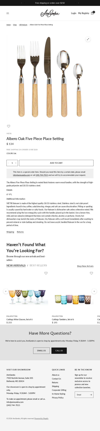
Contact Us (56, 378)
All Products (23, 25)
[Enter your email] (90, 395)
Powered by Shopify (41, 418)
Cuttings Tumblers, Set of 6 (63, 319)
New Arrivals (16, 265)
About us (55, 375)
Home (9, 25)
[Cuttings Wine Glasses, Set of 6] (27, 292)
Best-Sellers (38, 265)
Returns (55, 382)
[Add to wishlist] (9, 126)
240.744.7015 (42, 175)
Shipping (55, 386)
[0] (91, 13)
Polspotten (12, 316)
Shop (15, 25)
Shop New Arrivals (85, 266)
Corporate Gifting (59, 390)
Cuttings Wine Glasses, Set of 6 (19, 319)
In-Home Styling (58, 394)
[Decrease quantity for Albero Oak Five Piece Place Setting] (9, 163)
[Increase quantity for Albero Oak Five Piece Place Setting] (16, 163)
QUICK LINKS (58, 370)
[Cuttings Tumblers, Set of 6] (72, 292)
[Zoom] (88, 39)
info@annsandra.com (21, 175)
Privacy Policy (57, 397)
